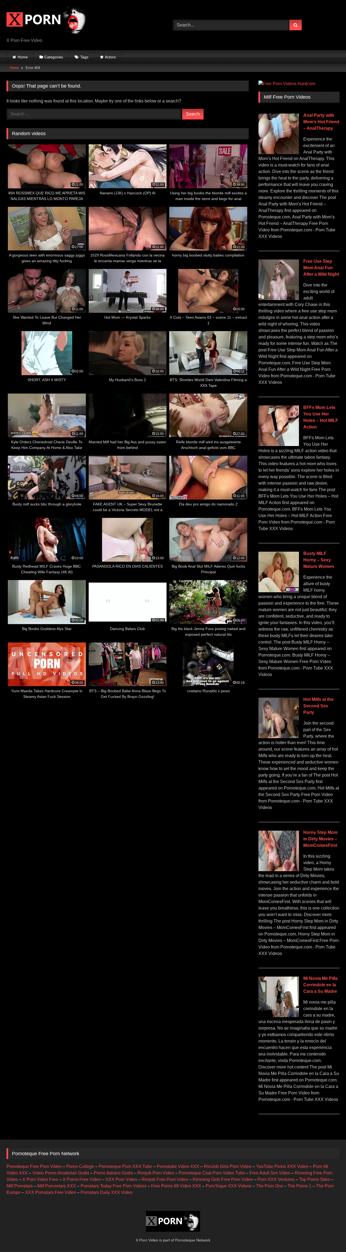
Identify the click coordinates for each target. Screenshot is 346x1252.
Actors (110, 57)
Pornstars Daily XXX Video (106, 1192)
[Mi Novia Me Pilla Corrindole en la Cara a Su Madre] (278, 1015)
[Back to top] (329, 1236)
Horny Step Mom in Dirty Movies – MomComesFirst (320, 839)
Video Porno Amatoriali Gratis (60, 1173)
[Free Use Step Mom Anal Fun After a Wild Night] (278, 298)
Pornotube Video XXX (178, 1166)
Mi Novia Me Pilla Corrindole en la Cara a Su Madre (320, 985)
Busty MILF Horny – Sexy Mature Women (318, 560)
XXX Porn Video (121, 1179)
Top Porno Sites (314, 1179)
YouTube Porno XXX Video (282, 1166)
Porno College (80, 1166)
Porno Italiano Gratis (113, 1173)
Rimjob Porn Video (156, 1173)
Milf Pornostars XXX (56, 1186)
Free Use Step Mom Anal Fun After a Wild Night (321, 268)
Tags (84, 57)
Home (23, 57)
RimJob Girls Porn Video (227, 1166)
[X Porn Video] (47, 20)
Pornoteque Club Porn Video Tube (212, 1173)
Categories (53, 57)
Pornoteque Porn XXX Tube (125, 1166)
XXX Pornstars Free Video (50, 1192)
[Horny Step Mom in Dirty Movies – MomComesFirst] (278, 869)
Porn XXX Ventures (276, 1179)
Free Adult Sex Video (269, 1173)
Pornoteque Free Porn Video (34, 1166)
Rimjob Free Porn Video (165, 1179)
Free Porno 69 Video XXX (176, 1186)
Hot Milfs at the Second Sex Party (318, 706)
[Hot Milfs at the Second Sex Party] (278, 736)
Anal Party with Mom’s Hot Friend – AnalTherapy (321, 122)
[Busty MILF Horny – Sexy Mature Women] (278, 590)
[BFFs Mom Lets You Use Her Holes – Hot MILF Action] (278, 444)
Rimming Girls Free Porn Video (223, 1179)
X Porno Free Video (82, 1179)
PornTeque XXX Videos (228, 1186)
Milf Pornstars (19, 1186)
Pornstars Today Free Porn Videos (114, 1186)
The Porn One (269, 1186)
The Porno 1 (299, 1186)
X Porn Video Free (40, 1179)
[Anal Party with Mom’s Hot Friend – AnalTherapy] (278, 152)
